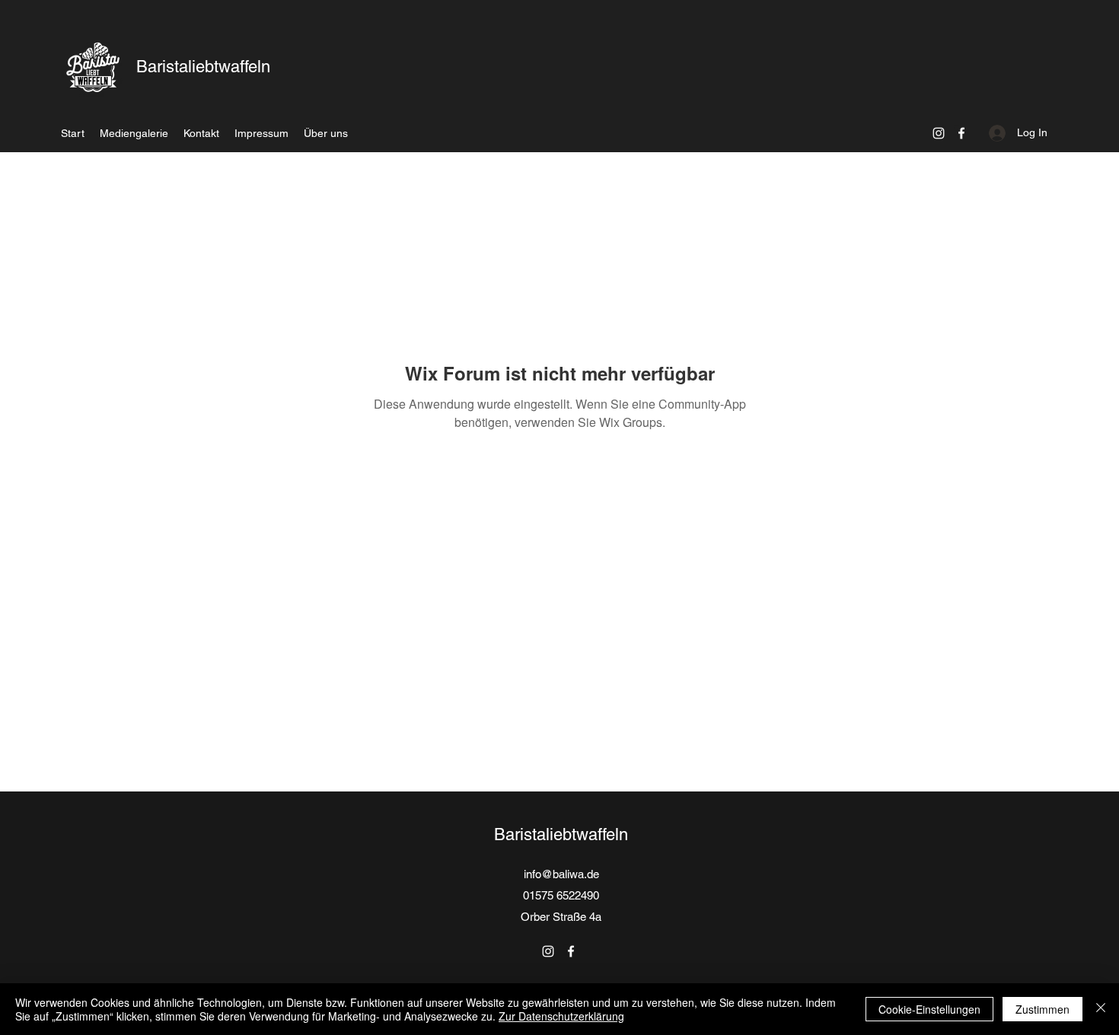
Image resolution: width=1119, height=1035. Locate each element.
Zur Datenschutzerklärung (561, 1016)
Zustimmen (1042, 1009)
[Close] (1101, 1009)
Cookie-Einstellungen (929, 1009)
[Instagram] (938, 133)
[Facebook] (961, 133)
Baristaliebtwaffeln (203, 66)
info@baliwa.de (561, 874)
